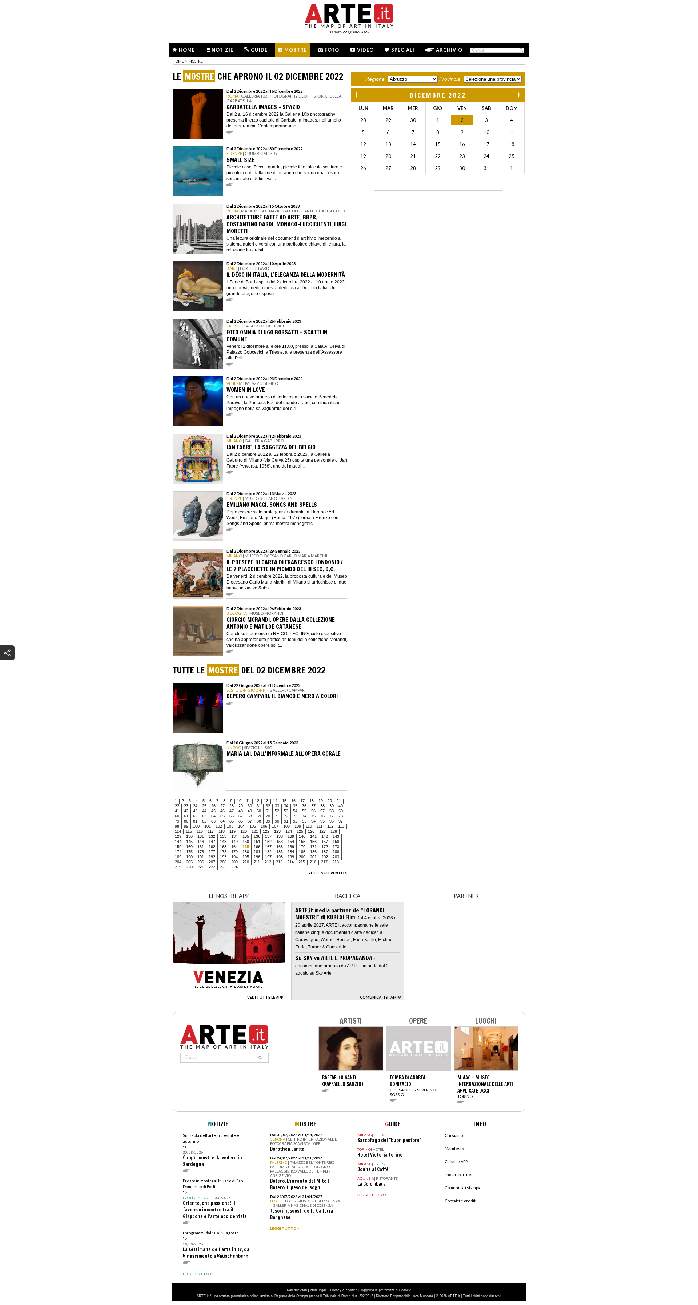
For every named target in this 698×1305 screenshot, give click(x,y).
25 (204, 806)
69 (259, 816)
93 (304, 821)
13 (266, 801)
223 (223, 867)
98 (177, 826)
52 (277, 811)
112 (330, 826)
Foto (332, 50)
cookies (351, 1290)
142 (324, 836)
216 (313, 862)
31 (259, 806)
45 (213, 811)
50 (259, 811)
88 (259, 821)
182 (268, 852)
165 (245, 846)
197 (268, 857)
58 (331, 811)
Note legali (318, 1290)
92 (295, 821)
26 (213, 806)
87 (250, 821)
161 (200, 846)
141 (313, 836)
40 (340, 806)
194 (234, 857)
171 (313, 846)
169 (291, 846)
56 (313, 811)
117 (211, 831)
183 (279, 852)
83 (213, 821)
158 (336, 841)
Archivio (449, 50)
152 (268, 841)
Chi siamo (454, 1135)
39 (331, 806)
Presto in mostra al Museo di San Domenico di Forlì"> (215, 1199)
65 (222, 816)
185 (302, 852)
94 (313, 821)
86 (240, 821)
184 (291, 852)
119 (232, 831)
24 (195, 806)
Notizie (222, 50)
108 (286, 826)
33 (277, 806)
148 (223, 841)
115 (189, 831)
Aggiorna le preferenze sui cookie (386, 1290)
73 (295, 816)
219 (178, 867)
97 (340, 821)
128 (333, 831)
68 (250, 816)
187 (324, 852)
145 (189, 841)
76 (322, 816)
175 (189, 852)
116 (200, 831)
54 (295, 811)
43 (195, 811)
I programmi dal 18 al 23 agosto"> (217, 1244)
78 (340, 816)
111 (319, 826)
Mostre (295, 50)
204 (178, 862)
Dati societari (297, 1290)
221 (200, 867)
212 (268, 862)
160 (189, 846)
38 (322, 806)
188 (336, 852)
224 (234, 867)
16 (293, 801)
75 (313, 816)
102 (219, 826)
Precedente (357, 95)
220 (189, 867)
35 (295, 806)
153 (279, 841)
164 (234, 846)
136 (257, 836)
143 (336, 836)
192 (212, 857)
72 (286, 816)
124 (288, 831)
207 (212, 862)
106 (264, 826)
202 (324, 857)
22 (177, 806)
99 (186, 826)
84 (222, 821)
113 (341, 826)
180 (245, 852)
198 (279, 857)
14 (275, 801)
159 (178, 846)
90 (277, 821)
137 (268, 836)
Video (365, 50)
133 (223, 836)
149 (234, 841)
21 (339, 801)
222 (212, 867)
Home (187, 50)
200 (302, 857)
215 (301, 862)
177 (212, 852)
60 (177, 816)
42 (186, 811)
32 (268, 806)
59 (340, 811)
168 (279, 846)
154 (291, 841)
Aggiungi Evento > (327, 873)
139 (291, 836)
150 (245, 841)
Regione (375, 79)
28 (231, 806)
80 (186, 821)
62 (195, 816)
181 (257, 852)
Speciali (402, 50)
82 (204, 821)
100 (196, 826)
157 (324, 841)
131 (200, 836)
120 (243, 831)
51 (268, 811)
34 (286, 806)
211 (257, 862)
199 (291, 857)
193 (223, 857)
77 (331, 816)
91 (286, 821)
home (178, 61)
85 (231, 821)
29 (240, 806)
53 (286, 811)
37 (313, 806)
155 (302, 841)
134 (234, 836)
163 (223, 846)
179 (234, 852)
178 (223, 852)
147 (212, 841)
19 (320, 801)
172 (324, 846)
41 (177, 811)
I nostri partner (459, 1174)
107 (275, 826)
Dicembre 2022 (438, 95)
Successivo (518, 95)
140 (302, 836)
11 (248, 801)
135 (245, 836)
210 (245, 862)
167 (268, 846)
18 (311, 801)
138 (279, 836)
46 (222, 811)
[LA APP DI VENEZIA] (229, 998)
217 (324, 862)
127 (322, 831)
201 (313, 857)
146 (200, 841)
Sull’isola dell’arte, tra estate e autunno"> (212, 1150)
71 (277, 816)
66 (231, 816)
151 (257, 841)
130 (189, 836)
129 (178, 836)
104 (241, 826)
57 (322, 811)
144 (178, 841)
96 (331, 821)
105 (252, 826)
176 (200, 852)
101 (207, 826)
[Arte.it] (349, 14)
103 (230, 826)
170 (302, 846)
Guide (259, 50)
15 (284, 801)
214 (290, 862)
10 (239, 801)
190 (189, 857)
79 (177, 821)
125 (300, 831)
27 (222, 806)
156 (313, 841)
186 (313, 852)
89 (268, 821)
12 (257, 801)
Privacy (335, 1290)
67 (240, 816)
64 (213, 816)
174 (178, 852)
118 (221, 831)
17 (302, 801)
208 (223, 862)
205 (189, 862)
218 (335, 862)
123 (277, 831)
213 (279, 862)
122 (266, 831)
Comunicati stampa (462, 1187)
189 (178, 857)
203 (336, 857)
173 (336, 846)
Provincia (449, 79)
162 (212, 846)
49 (250, 811)
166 (257, 846)
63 (204, 816)
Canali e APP (456, 1161)
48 (240, 811)
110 (309, 826)
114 (178, 831)
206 (200, 862)
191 (200, 857)
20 (330, 801)
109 (297, 826)
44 (204, 811)
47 (231, 811)
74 (304, 816)
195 (245, 857)
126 (311, 831)
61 (186, 816)
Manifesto (454, 1148)
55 (304, 811)
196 (257, 857)
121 (255, 831)
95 (322, 821)
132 (212, 836)
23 (186, 806)
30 (250, 806)
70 (268, 816)
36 (304, 806)
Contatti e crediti (461, 1200)
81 (195, 821)
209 (234, 862)
